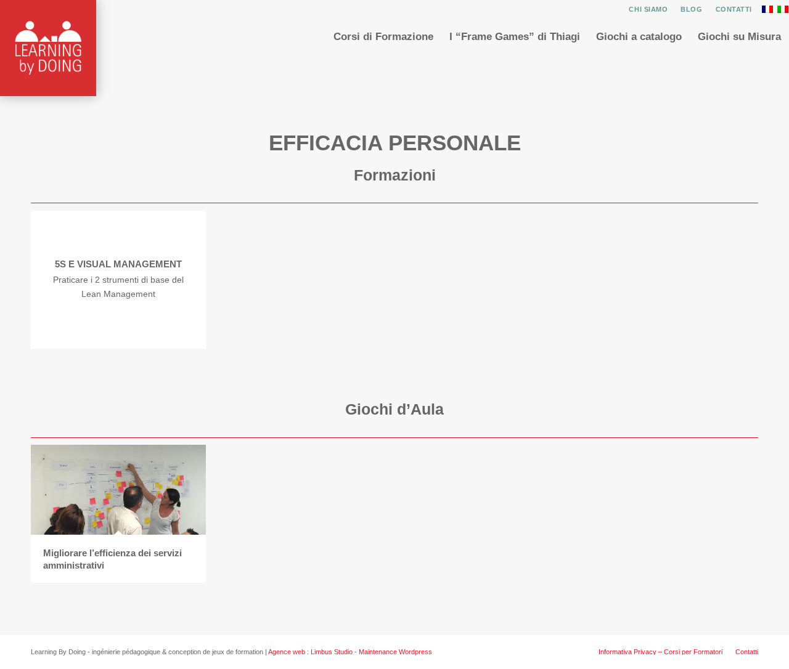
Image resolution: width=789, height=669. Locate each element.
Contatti (734, 9)
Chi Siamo (648, 9)
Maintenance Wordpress (395, 651)
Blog (691, 9)
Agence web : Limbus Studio (310, 651)
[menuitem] (648, 9)
